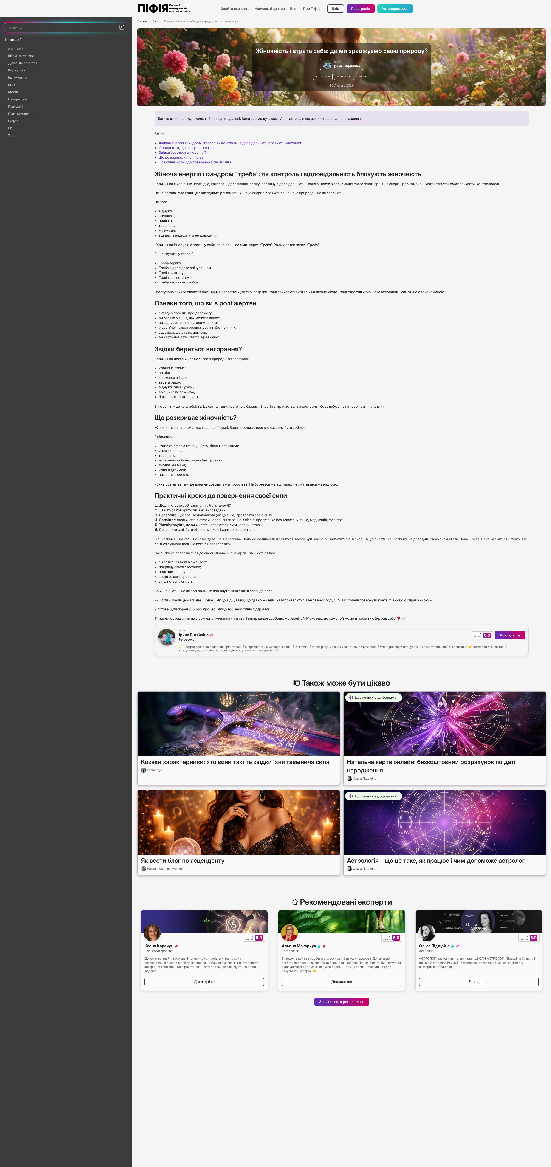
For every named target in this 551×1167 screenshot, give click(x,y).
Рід (10, 128)
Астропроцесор (395, 8)
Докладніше (510, 635)
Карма (13, 92)
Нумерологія (17, 99)
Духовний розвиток (22, 63)
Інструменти (17, 77)
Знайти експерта (235, 8)
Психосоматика (19, 113)
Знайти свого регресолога (341, 1002)
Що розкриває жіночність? (181, 157)
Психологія (344, 76)
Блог (294, 8)
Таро (11, 135)
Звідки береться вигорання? (182, 152)
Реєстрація (360, 8)
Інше (11, 85)
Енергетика (16, 70)
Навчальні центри (270, 8)
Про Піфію (311, 8)
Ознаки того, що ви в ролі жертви (186, 147)
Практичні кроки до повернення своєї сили (195, 162)
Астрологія (323, 76)
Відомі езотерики (21, 55)
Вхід (335, 8)
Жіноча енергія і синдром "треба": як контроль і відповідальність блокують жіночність (231, 143)
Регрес (363, 76)
